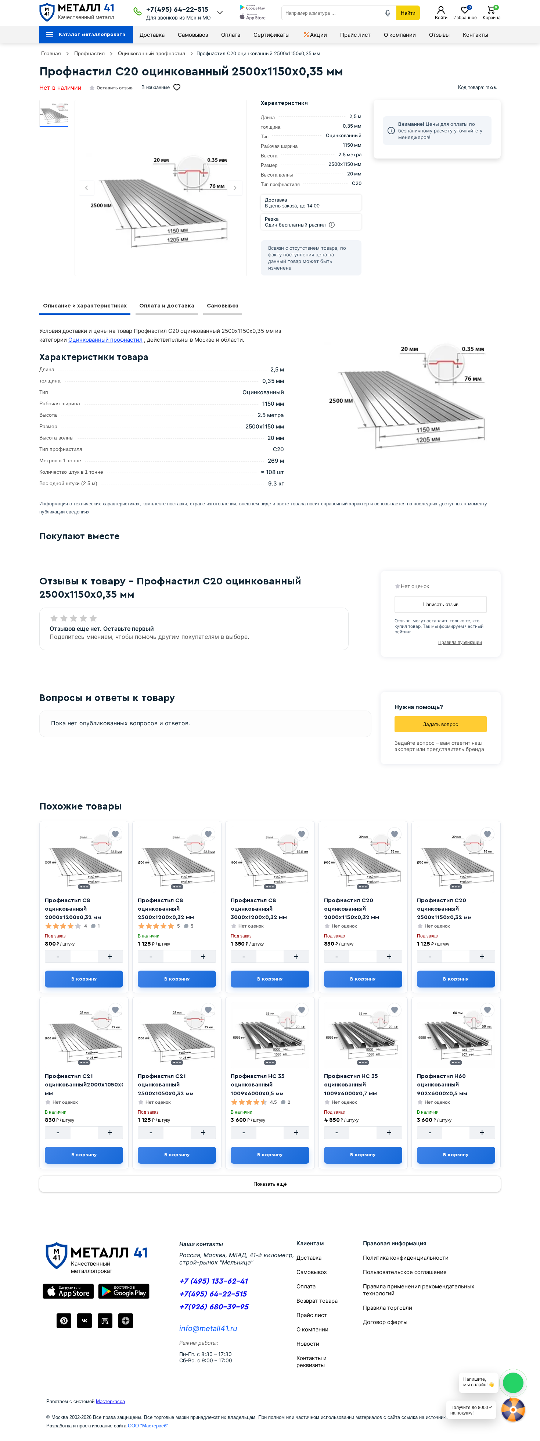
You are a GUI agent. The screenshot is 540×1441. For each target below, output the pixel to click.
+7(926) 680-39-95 (213, 1307)
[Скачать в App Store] (252, 17)
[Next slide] (234, 188)
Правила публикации (460, 642)
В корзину (84, 979)
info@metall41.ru (208, 1328)
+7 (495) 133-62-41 (213, 1281)
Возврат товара (317, 1300)
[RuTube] (105, 1320)
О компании (400, 34)
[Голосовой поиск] (388, 13)
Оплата (230, 34)
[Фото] (160, 200)
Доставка (152, 34)
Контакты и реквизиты (311, 1362)
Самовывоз (193, 34)
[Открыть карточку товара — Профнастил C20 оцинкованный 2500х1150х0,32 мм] (456, 859)
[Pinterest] (64, 1320)
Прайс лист (355, 34)
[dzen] (125, 1320)
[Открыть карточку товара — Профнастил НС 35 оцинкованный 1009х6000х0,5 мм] (270, 1035)
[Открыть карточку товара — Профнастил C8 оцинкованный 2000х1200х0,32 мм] (84, 859)
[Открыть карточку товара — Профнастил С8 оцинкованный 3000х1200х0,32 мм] (270, 859)
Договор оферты (385, 1322)
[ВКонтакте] (84, 1320)
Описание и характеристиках (85, 306)
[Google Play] (124, 1291)
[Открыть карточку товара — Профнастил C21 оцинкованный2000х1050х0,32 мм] (84, 1035)
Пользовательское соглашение (405, 1272)
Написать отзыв (440, 604)
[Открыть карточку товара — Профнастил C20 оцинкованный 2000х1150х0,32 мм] (363, 859)
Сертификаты (271, 34)
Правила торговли (387, 1307)
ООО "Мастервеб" (148, 1425)
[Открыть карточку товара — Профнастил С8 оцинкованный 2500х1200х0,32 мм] (177, 859)
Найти (408, 13)
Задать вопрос (440, 724)
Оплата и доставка (166, 306)
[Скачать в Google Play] (252, 8)
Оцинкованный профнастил (105, 339)
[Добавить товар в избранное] (115, 834)
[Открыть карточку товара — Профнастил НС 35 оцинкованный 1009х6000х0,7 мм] (363, 1035)
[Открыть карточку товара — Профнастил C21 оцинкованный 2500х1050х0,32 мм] (177, 1035)
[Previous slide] (86, 188)
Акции (318, 34)
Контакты (475, 34)
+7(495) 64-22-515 (177, 9)
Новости (307, 1343)
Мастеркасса (110, 1401)
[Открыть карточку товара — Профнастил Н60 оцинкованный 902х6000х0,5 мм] (456, 1035)
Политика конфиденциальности (406, 1257)
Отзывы (439, 34)
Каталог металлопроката (92, 34)
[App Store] (68, 1291)
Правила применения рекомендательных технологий (418, 1290)
